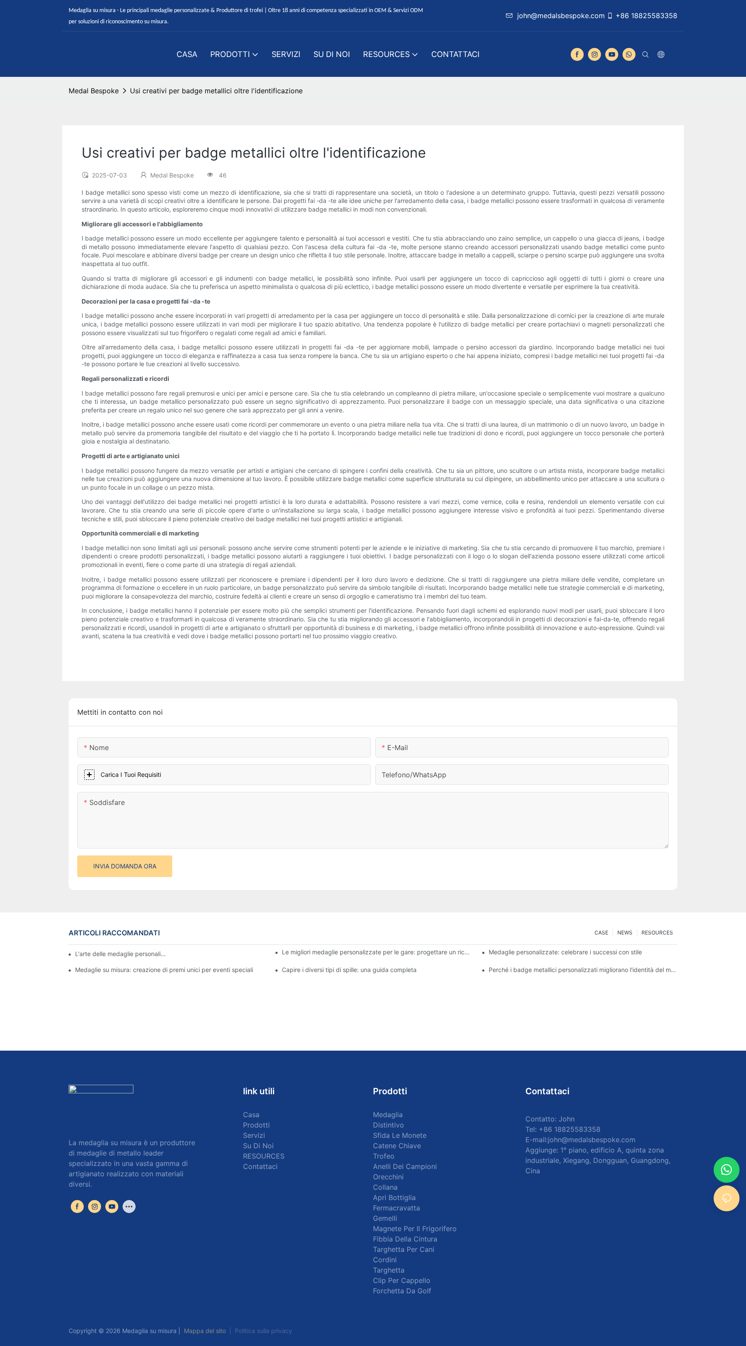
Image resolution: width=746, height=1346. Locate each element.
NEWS (624, 932)
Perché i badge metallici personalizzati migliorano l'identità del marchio (583, 969)
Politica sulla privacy (263, 1330)
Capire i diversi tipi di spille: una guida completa (349, 969)
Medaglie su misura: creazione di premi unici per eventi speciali (164, 969)
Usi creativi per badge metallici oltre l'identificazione (216, 90)
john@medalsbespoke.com (561, 15)
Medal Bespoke (94, 90)
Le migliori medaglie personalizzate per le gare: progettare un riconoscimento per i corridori (376, 952)
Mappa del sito (205, 1330)
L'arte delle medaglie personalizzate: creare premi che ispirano (120, 953)
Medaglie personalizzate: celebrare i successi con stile (565, 952)
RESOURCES (657, 932)
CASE (601, 932)
